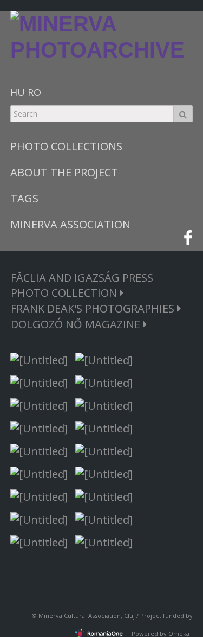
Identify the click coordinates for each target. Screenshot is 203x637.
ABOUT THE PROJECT (64, 172)
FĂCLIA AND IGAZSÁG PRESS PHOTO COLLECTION (82, 285)
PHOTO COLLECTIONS (66, 146)
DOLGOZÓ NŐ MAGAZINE (77, 324)
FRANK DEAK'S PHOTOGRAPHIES (94, 308)
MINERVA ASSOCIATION (70, 224)
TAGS (24, 198)
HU (17, 92)
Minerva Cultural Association (79, 615)
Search (183, 113)
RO (34, 92)
